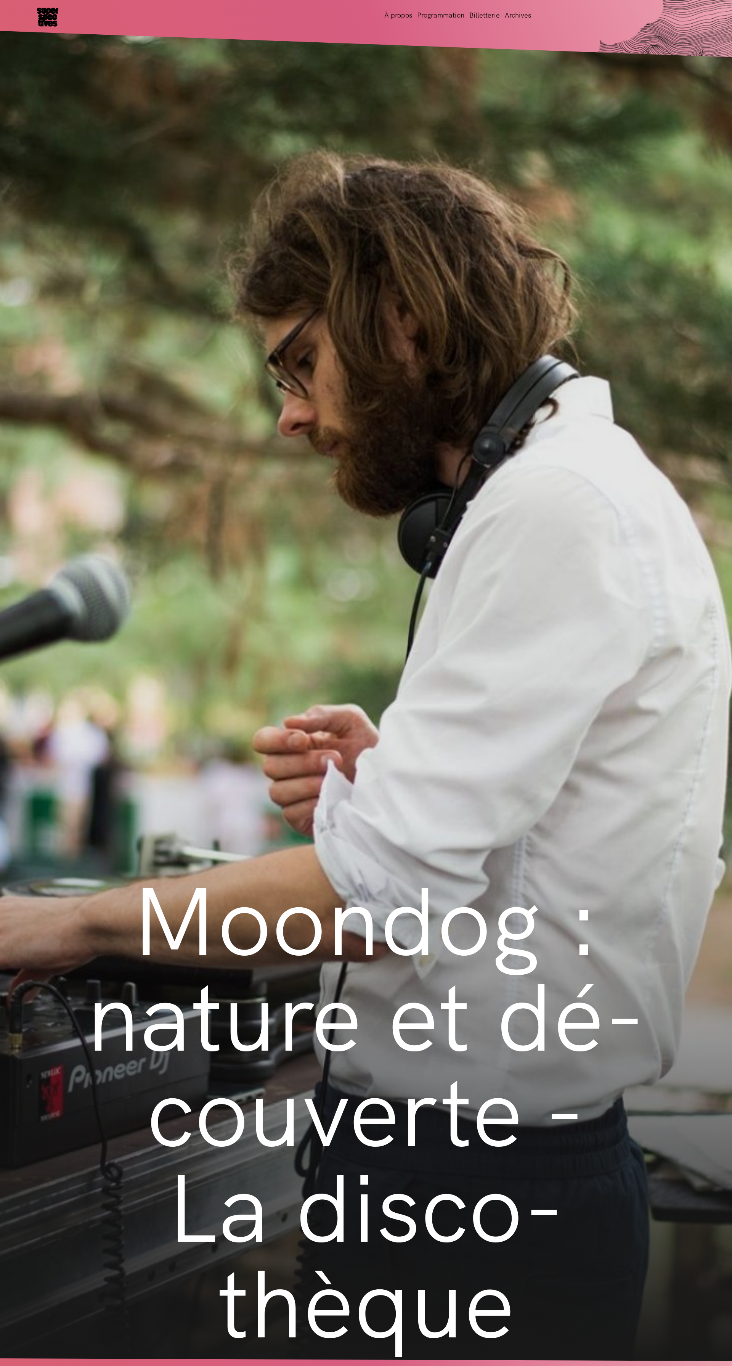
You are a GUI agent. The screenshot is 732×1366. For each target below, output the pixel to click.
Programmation (440, 15)
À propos (398, 15)
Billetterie (484, 15)
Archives (518, 15)
